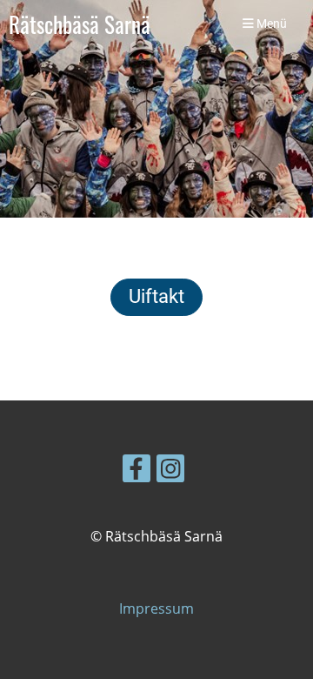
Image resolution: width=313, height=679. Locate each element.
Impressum (156, 608)
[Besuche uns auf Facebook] (136, 471)
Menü (270, 24)
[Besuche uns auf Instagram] (170, 471)
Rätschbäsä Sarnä (79, 24)
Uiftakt (156, 296)
